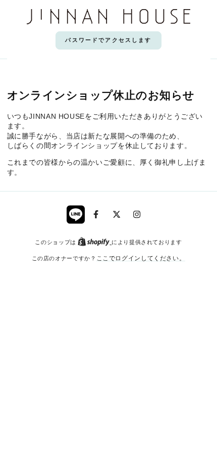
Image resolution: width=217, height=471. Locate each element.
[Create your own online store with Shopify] (95, 242)
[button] (108, 40)
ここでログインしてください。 (141, 258)
